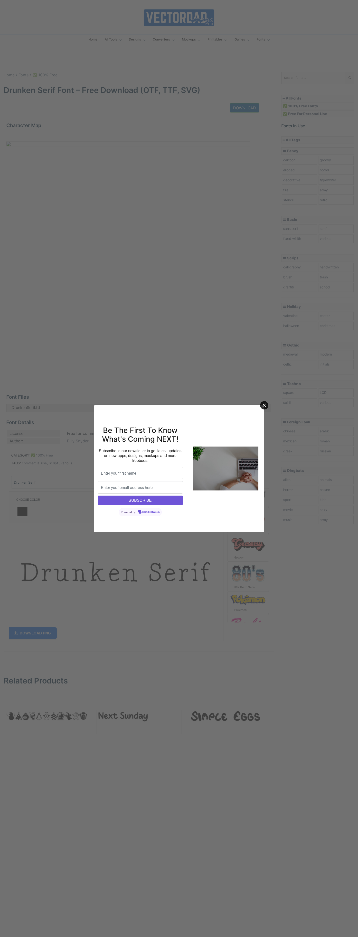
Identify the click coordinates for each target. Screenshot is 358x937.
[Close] (264, 405)
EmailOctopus (151, 512)
